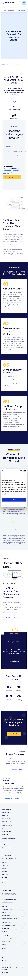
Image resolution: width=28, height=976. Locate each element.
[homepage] (9, 3)
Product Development (9, 10)
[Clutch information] (5, 960)
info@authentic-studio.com (9, 899)
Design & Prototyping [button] (7, 821)
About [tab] (23, 475)
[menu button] (24, 3)
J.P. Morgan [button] (5, 865)
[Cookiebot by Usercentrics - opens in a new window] (20, 471)
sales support (9, 146)
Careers (4, 958)
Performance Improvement (12, 798)
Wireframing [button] (5, 815)
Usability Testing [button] (6, 818)
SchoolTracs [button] (5, 874)
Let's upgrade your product (12, 177)
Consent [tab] (5, 475)
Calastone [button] (4, 871)
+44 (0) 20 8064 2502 (7, 902)
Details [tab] (14, 475)
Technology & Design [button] (7, 855)
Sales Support (21, 10)
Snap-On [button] (4, 883)
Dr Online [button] (4, 877)
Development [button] (5, 828)
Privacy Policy (5, 972)
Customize (13, 504)
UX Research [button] (5, 812)
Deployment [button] (5, 834)
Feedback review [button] (6, 842)
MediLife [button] (4, 880)
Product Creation (6, 809)
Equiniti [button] (4, 868)
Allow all (14, 499)
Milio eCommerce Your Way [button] (9, 858)
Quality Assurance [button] (6, 831)
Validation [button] (4, 845)
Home (3, 7)
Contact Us (5, 952)
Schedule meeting (14, 733)
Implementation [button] (6, 847)
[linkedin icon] (2, 960)
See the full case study (11, 617)
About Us (4, 955)
